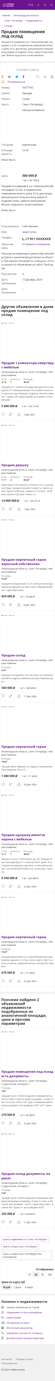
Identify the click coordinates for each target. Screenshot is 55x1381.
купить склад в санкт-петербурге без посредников (22, 1255)
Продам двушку (14, 465)
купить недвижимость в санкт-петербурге (25, 1239)
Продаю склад (13, 655)
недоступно (29, 232)
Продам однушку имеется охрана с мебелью (23, 837)
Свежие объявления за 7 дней (22, 1307)
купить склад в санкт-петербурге (20, 1246)
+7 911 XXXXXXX (37, 239)
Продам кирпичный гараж (23, 747)
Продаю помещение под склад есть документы (27, 1074)
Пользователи (9, 1363)
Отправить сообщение (36, 244)
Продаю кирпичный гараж (23, 937)
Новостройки (13, 1317)
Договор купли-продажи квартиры (25, 1338)
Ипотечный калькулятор (19, 1327)
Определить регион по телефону (24, 1333)
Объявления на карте (18, 1322)
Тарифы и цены (24, 1359)
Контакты (6, 1359)
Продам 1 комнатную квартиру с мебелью (27, 365)
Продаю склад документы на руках (25, 1176)
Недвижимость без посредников (24, 1312)
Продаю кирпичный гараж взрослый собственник (23, 562)
